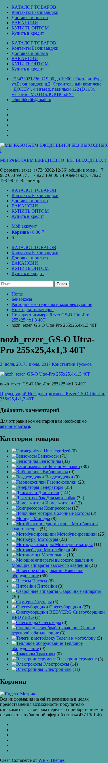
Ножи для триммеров (33, 309)
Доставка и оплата (30, 17)
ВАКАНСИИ (25, 22)
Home (17, 294)
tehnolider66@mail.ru (31, 99)
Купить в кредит (28, 33)
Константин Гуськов (72, 364)
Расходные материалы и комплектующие (52, 304)
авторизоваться (15, 426)
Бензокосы (22, 299)
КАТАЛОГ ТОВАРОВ (34, 7)
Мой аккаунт (24, 226)
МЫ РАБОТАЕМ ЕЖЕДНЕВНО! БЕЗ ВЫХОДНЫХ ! (53, 160)
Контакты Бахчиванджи (35, 12)
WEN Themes (51, 760)
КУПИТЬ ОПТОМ (30, 27)
